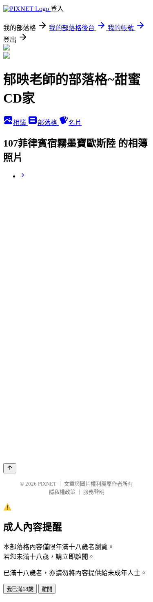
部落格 (48, 122)
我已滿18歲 (20, 589)
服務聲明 (93, 492)
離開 (47, 589)
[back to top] (9, 468)
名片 (75, 122)
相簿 (20, 122)
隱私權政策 (62, 492)
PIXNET (47, 484)
